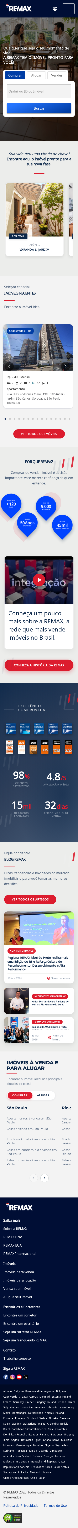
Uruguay (69, 1434)
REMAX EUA (12, 1245)
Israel (71, 1402)
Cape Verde (10, 1396)
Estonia (56, 1396)
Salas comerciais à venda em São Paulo (31, 1162)
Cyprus (33, 1396)
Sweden (16, 1423)
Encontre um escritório (21, 1323)
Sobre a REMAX (15, 1228)
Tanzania (21, 1450)
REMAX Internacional (19, 1253)
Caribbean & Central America (29, 1429)
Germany (18, 1402)
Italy (5, 1407)
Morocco (8, 1445)
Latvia (24, 1407)
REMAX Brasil (14, 1237)
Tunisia (32, 1450)
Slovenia (65, 1418)
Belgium (19, 1391)
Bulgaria (61, 1391)
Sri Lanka (22, 1472)
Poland (60, 1413)
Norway (49, 1413)
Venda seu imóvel (17, 1288)
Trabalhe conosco (17, 1358)
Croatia (23, 1396)
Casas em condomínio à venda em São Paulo (32, 1151)
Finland (66, 1396)
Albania (7, 1391)
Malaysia (8, 1461)
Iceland (51, 1402)
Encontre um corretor (20, 1315)
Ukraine (46, 1472)
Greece (29, 1402)
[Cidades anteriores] (34, 1178)
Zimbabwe (56, 1450)
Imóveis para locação (19, 1280)
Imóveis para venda (18, 1272)
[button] (55, 9)
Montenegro (19, 1413)
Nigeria (49, 1445)
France (7, 1402)
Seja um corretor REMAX (22, 1332)
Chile (51, 1429)
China (33, 1478)
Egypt (38, 1440)
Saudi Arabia (61, 1467)
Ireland (62, 1402)
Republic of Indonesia (16, 1467)
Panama (45, 1434)
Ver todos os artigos (30, 899)
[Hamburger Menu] (69, 8)
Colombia (61, 1429)
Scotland (32, 1418)
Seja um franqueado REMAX (25, 1340)
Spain (6, 1423)
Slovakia (53, 1418)
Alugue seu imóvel (17, 1297)
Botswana (27, 1440)
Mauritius (66, 1440)
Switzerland (29, 1423)
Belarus (37, 1456)
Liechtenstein (37, 1407)
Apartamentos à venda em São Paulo (29, 1120)
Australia (8, 1456)
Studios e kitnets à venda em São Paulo (31, 1141)
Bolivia (64, 1423)
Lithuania (52, 1407)
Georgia (48, 1456)
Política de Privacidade (20, 1505)
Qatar (61, 1461)
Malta (6, 1413)
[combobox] (39, 91)
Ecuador (33, 1434)
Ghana (47, 1440)
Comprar (20, 1095)
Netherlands (35, 1413)
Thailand (35, 1472)
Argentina (53, 1423)
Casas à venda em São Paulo (27, 1129)
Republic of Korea (41, 1467)
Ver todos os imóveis (39, 434)
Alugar (43, 1095)
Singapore (9, 1472)
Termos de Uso (55, 1505)
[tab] (15, 75)
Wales (41, 1423)
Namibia (38, 1445)
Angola (15, 1440)
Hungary (41, 1402)
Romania (20, 1418)
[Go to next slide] (65, 366)
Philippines (50, 1461)
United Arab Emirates (16, 1478)
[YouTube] (19, 1377)
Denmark (45, 1396)
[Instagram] (12, 1377)
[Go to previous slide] (9, 366)
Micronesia (22, 1461)
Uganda (43, 1450)
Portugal (8, 1418)
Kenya (55, 1440)
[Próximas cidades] (44, 1178)
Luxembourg (66, 1407)
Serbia (43, 1418)
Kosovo (14, 1407)
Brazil (6, 1429)
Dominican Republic (15, 1434)
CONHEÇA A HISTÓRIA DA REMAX (39, 665)
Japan (42, 1478)
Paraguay (56, 1434)
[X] (25, 1377)
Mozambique (24, 1445)
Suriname (9, 1450)
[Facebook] (5, 1377)
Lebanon (60, 1456)
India (6, 1440)
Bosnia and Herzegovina (39, 1391)
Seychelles (61, 1445)
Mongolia (36, 1461)
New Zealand (23, 1456)
